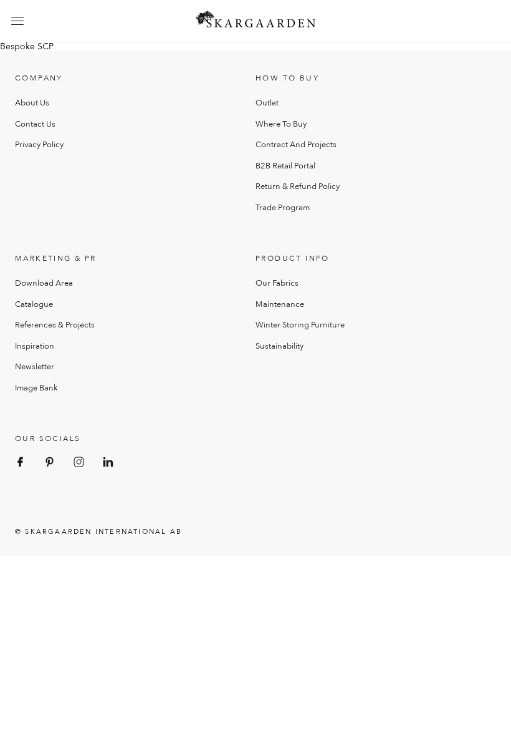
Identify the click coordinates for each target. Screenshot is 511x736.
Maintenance (280, 304)
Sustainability (279, 346)
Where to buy (281, 124)
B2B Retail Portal (285, 166)
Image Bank (36, 388)
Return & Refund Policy (298, 186)
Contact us (35, 124)
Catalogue (34, 304)
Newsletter (34, 366)
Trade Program (283, 207)
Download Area (44, 283)
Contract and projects (296, 144)
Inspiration (34, 346)
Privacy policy (39, 144)
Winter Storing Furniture (300, 325)
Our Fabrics (277, 283)
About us (32, 103)
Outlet (267, 103)
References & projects (55, 325)
